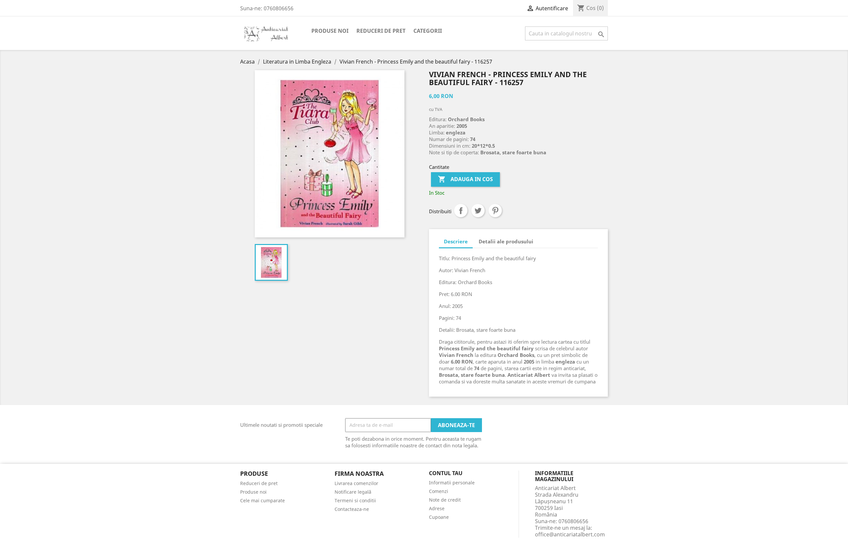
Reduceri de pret (380, 30)
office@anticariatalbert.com (570, 534)
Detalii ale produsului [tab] (506, 241)
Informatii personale (452, 482)
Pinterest (495, 210)
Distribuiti (460, 210)
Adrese (437, 508)
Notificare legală (353, 492)
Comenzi (438, 491)
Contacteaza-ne (352, 509)
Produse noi (329, 30)
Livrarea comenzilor (356, 483)
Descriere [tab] (456, 241)
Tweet (478, 210)
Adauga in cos (465, 179)
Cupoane (439, 517)
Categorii (427, 30)
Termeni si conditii (355, 500)
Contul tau (445, 473)
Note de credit (445, 500)
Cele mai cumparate (262, 500)
